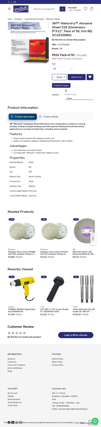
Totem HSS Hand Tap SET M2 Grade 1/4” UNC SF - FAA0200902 (85, 310)
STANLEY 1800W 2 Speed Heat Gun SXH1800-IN (21, 310)
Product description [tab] (25, 116)
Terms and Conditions (16, 365)
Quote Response (14, 402)
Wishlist (11, 396)
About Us (11, 359)
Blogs (10, 371)
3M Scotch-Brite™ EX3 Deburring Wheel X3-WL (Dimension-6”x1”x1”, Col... (84, 253)
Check (69, 98)
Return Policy (57, 362)
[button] (74, 9)
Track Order (13, 405)
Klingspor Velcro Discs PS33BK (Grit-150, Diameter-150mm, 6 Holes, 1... (21, 253)
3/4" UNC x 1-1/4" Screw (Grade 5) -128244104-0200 (54, 310)
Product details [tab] (50, 116)
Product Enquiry (61, 85)
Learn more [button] (79, 422)
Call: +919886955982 (60, 406)
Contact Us (12, 362)
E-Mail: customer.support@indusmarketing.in (70, 409)
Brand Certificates (15, 368)
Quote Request (14, 399)
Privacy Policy (57, 365)
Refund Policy (57, 359)
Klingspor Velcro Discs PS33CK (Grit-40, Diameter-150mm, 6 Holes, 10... (54, 253)
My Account (12, 393)
